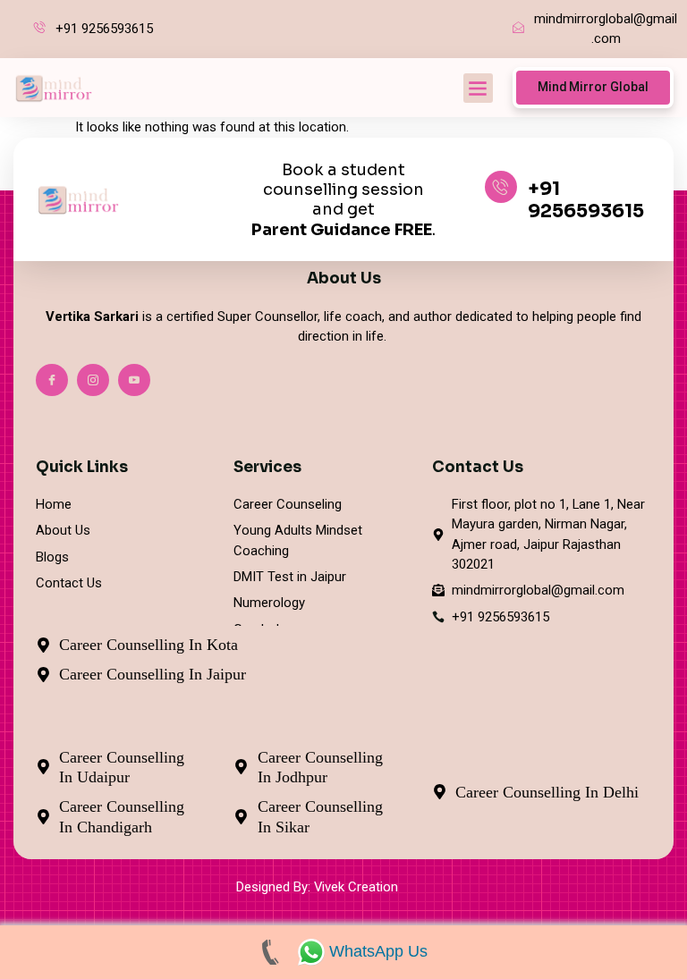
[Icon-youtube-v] (134, 380)
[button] (478, 88)
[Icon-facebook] (52, 380)
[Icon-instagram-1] (93, 380)
